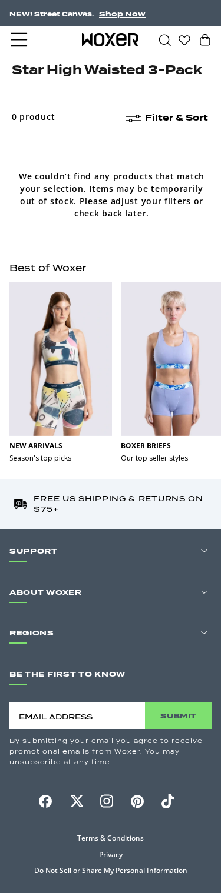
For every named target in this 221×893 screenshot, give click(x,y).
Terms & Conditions (110, 838)
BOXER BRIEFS (146, 446)
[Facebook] (45, 801)
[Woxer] (110, 39)
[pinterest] (137, 801)
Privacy (111, 854)
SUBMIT (178, 715)
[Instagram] (107, 801)
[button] (20, 40)
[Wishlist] (184, 39)
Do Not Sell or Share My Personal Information (110, 870)
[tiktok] (168, 801)
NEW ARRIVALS (35, 446)
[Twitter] (76, 801)
